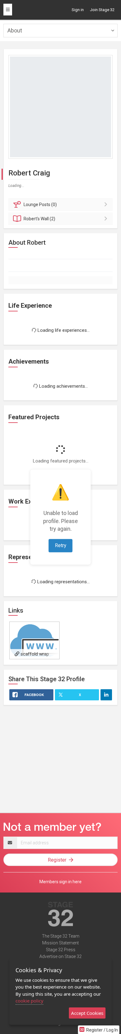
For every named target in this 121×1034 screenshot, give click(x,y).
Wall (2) (39, 218)
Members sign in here (60, 881)
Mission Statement (60, 942)
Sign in (78, 9)
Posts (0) (40, 204)
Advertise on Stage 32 (60, 956)
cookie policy (29, 1001)
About (14, 30)
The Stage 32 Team (60, 936)
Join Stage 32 (102, 9)
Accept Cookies (87, 1013)
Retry (60, 545)
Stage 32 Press (60, 949)
